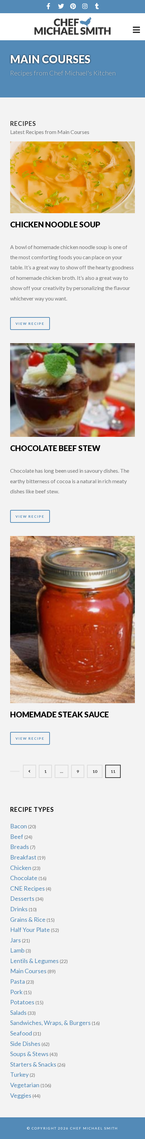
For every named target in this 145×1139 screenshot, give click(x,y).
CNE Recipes (27, 888)
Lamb (17, 950)
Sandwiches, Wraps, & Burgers (50, 1022)
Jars (15, 940)
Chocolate (23, 877)
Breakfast (23, 857)
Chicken (20, 867)
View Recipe (30, 323)
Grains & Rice (28, 919)
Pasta (17, 981)
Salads (18, 1012)
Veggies (20, 1095)
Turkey (19, 1074)
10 (94, 771)
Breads (19, 846)
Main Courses (28, 971)
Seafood (21, 1033)
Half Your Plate (30, 929)
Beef (16, 836)
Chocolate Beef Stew (55, 448)
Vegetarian (24, 1085)
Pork (16, 992)
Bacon (18, 826)
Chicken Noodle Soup (55, 224)
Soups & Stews (29, 1053)
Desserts (22, 898)
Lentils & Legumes (34, 960)
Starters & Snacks (33, 1064)
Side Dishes (25, 1043)
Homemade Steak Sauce (59, 714)
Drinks (19, 909)
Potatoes (22, 1002)
